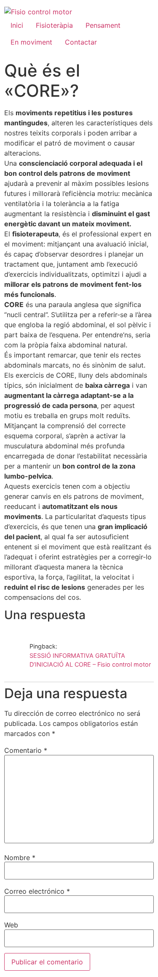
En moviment (31, 42)
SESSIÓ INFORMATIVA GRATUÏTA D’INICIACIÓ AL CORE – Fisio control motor (90, 660)
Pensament (103, 25)
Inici (17, 25)
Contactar (81, 42)
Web (11, 924)
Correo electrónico (37, 891)
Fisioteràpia (54, 25)
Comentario (25, 750)
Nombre (19, 857)
